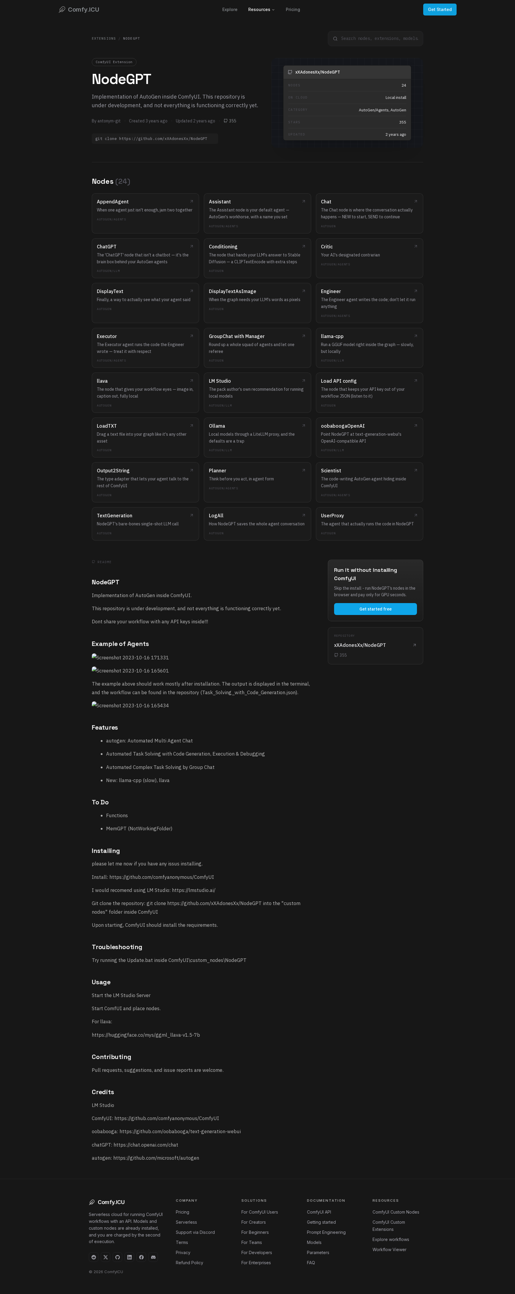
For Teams (251, 1242)
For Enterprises (256, 1262)
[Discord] (153, 1257)
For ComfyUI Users (259, 1211)
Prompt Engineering (326, 1232)
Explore (230, 9)
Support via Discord (195, 1232)
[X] (105, 1257)
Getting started (321, 1222)
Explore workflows (391, 1239)
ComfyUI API (319, 1211)
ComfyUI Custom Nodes (396, 1211)
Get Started (440, 9)
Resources (259, 9)
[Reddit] (93, 1257)
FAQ (311, 1262)
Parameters (318, 1252)
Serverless (186, 1222)
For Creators (253, 1222)
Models (314, 1242)
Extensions (104, 38)
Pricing (293, 9)
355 (232, 121)
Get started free (375, 609)
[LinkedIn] (129, 1257)
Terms (182, 1242)
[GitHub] (117, 1257)
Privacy (183, 1252)
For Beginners (255, 1232)
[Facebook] (141, 1257)
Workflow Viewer (390, 1249)
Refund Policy (189, 1262)
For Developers (256, 1252)
